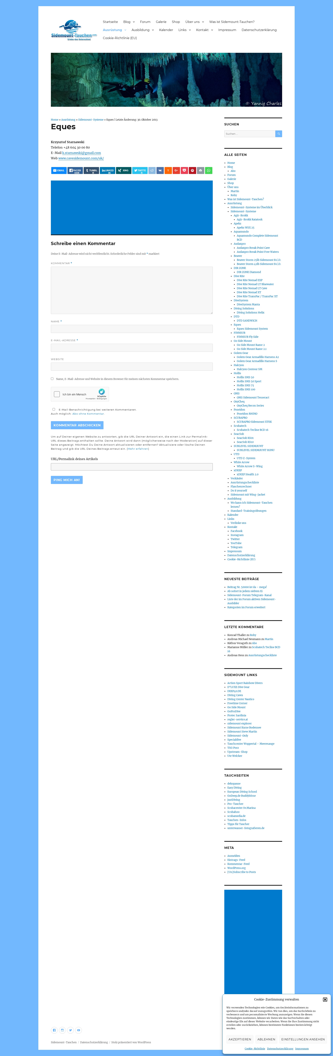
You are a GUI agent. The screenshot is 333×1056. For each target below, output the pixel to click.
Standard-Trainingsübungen (249, 510)
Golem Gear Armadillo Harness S (257, 361)
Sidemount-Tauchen (64, 1042)
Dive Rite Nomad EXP (249, 280)
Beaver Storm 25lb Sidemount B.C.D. (259, 260)
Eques (237, 324)
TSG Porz (233, 747)
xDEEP (238, 470)
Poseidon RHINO (247, 413)
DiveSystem (241, 300)
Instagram (237, 535)
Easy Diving (234, 787)
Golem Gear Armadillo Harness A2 (258, 357)
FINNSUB (239, 332)
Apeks (237, 223)
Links (182, 30)
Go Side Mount (243, 341)
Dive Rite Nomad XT (249, 292)
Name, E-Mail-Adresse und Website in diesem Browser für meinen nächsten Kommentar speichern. (117, 379)
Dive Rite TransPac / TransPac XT (257, 296)
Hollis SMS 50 (245, 377)
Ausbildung (141, 30)
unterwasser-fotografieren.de (245, 828)
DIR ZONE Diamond (249, 272)
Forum (145, 22)
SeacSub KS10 (245, 442)
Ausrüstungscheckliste (245, 482)
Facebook (236, 531)
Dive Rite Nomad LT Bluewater (255, 284)
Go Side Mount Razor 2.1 (252, 349)
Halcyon (239, 365)
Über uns (192, 22)
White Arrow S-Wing (250, 466)
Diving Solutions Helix (250, 312)
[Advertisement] (133, 208)
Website (57, 359)
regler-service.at (237, 719)
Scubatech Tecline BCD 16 (252, 430)
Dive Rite (239, 276)
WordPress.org (236, 868)
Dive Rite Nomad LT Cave (252, 288)
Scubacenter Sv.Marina (241, 808)
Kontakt (202, 30)
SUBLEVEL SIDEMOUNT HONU (256, 450)
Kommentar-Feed (238, 864)
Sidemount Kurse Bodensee (244, 727)
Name (56, 321)
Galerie (161, 22)
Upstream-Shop (237, 752)
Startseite (110, 22)
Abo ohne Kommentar (88, 413)
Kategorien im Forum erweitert (246, 607)
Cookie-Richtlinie (255, 1048)
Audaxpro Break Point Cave (253, 248)
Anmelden (233, 856)
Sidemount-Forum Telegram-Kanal (249, 595)
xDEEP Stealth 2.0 (247, 474)
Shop (176, 22)
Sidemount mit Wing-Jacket (248, 494)
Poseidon (239, 409)
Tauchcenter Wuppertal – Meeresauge (250, 743)
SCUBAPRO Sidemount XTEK (254, 421)
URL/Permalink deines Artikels (74, 459)
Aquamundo (241, 231)
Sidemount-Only (237, 735)
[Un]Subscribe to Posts (241, 872)
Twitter (235, 539)
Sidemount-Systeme (90, 119)
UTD (236, 454)
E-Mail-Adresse (64, 340)
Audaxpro (240, 243)
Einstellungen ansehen (303, 1039)
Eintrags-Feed (236, 860)
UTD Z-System (246, 458)
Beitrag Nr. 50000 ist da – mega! (247, 587)
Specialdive (234, 739)
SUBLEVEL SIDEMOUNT (248, 446)
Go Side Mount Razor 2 (251, 345)
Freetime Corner (237, 703)
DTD (236, 316)
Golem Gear (241, 353)
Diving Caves (235, 695)
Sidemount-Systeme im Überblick (251, 207)
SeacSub (239, 434)
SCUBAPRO (240, 417)
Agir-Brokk (241, 215)
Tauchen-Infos (236, 820)
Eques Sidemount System (252, 328)
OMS (237, 393)
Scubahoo (233, 812)
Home (54, 119)
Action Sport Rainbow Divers (245, 683)
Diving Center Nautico (240, 699)
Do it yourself (239, 490)
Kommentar (61, 263)
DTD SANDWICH (247, 320)
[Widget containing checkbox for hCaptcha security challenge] (80, 394)
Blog (126, 22)
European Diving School (242, 791)
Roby (234, 195)
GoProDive (233, 711)
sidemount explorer (239, 723)
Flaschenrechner (241, 486)
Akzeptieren (240, 1039)
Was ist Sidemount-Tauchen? (232, 22)
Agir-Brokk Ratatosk (249, 219)
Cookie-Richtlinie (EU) (120, 38)
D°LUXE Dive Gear (238, 687)
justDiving (233, 799)
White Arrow (241, 462)
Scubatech (240, 426)
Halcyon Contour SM (249, 369)
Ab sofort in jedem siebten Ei (244, 591)
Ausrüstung (112, 30)
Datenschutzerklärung (280, 1048)
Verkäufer (237, 478)
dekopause (233, 783)
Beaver (238, 256)
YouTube (236, 543)
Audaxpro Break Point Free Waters (258, 252)
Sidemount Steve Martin (242, 731)
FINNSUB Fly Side (247, 337)
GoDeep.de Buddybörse (241, 795)
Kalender (166, 30)
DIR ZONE (240, 268)
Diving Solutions (244, 308)
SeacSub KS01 (245, 438)
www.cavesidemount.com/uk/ (81, 158)
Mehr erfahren (138, 448)
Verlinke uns (238, 523)
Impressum (302, 1048)
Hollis (237, 373)
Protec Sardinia (236, 715)
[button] (325, 999)
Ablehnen (266, 1039)
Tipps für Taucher (238, 824)
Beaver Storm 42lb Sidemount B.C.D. (259, 264)
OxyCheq (239, 401)
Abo (233, 171)
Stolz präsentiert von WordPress (131, 1042)
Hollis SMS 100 (246, 389)
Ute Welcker (234, 756)
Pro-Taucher (235, 804)
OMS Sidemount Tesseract (253, 397)
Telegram (236, 547)
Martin (235, 191)
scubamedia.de (236, 816)
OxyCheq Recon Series (250, 405)
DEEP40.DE (234, 691)
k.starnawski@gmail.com (81, 153)
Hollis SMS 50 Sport (249, 381)
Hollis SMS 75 (245, 385)
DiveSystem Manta (248, 304)
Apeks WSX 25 (245, 227)
